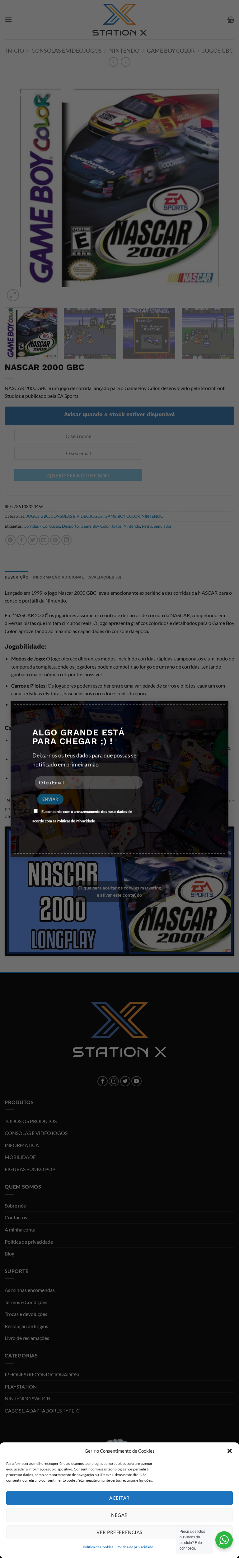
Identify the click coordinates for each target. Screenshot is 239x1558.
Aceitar (119, 1498)
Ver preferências (119, 1532)
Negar (119, 1515)
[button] (230, 1451)
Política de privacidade (134, 1547)
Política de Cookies (98, 1547)
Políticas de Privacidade (76, 821)
